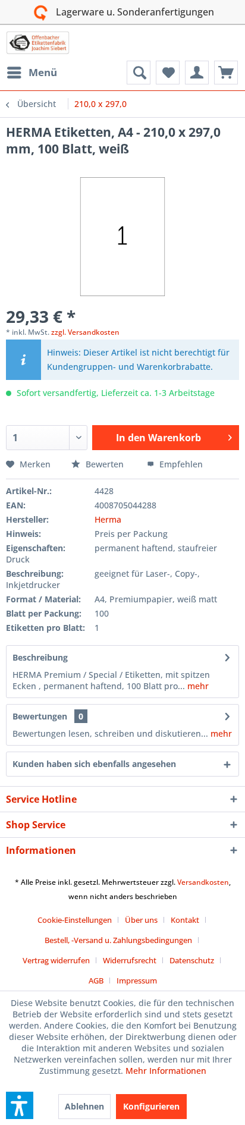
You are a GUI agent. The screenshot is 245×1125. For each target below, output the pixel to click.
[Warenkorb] (226, 72)
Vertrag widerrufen (56, 960)
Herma (108, 519)
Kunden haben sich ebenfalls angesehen (94, 763)
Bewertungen (39, 716)
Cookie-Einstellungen (74, 920)
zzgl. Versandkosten (85, 332)
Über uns (141, 920)
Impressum (137, 980)
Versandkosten (203, 882)
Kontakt (185, 920)
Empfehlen (180, 464)
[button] (19, 1105)
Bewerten (104, 464)
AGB (96, 980)
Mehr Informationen (165, 1070)
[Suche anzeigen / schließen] (138, 72)
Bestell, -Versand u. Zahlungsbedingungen (118, 940)
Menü (43, 72)
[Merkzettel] (168, 72)
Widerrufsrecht (129, 960)
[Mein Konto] (197, 72)
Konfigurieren (151, 1106)
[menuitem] (31, 72)
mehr (197, 686)
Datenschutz (191, 960)
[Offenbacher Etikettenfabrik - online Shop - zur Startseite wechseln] (38, 43)
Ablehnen (84, 1106)
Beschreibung (40, 657)
